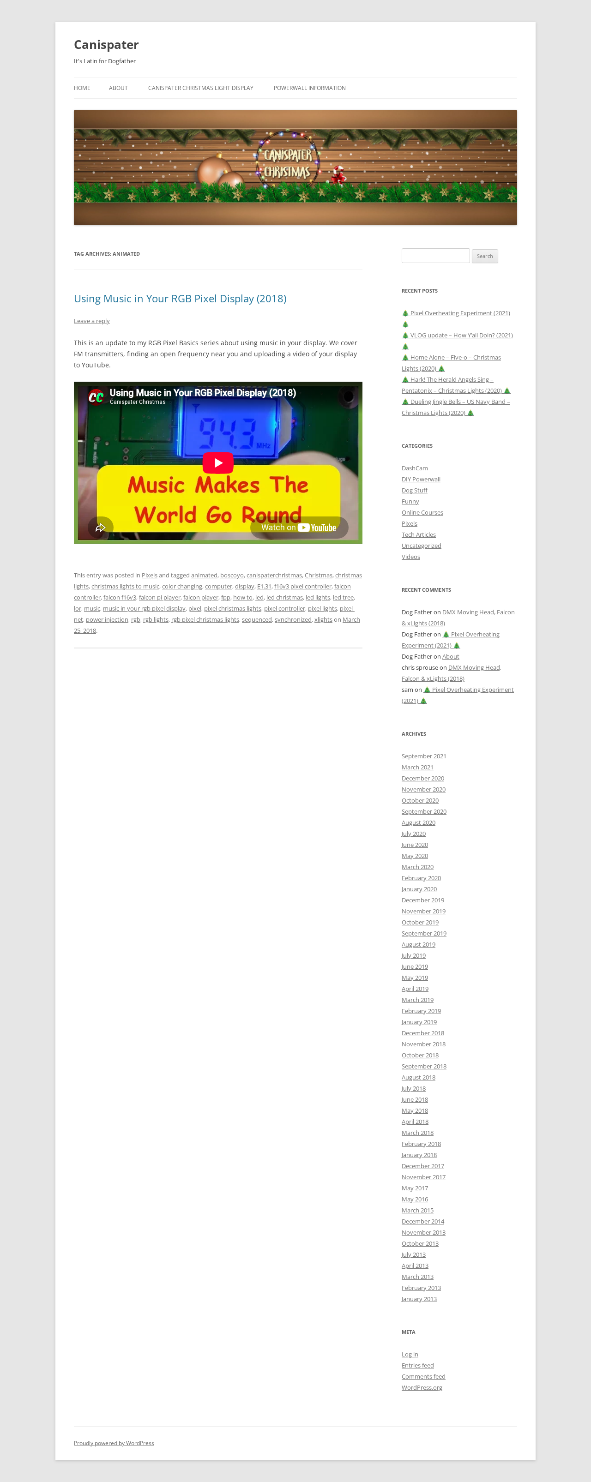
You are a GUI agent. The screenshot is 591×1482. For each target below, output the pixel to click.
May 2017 (415, 1188)
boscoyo (232, 575)
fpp (225, 597)
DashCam (415, 468)
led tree (343, 597)
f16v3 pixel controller (303, 586)
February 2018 (421, 1144)
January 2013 (419, 1299)
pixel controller (284, 608)
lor (77, 608)
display (244, 586)
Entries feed (418, 1365)
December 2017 (423, 1166)
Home (82, 88)
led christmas (284, 597)
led (259, 597)
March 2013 (418, 1276)
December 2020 (423, 778)
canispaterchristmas (274, 575)
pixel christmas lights (232, 608)
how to (243, 597)
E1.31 (264, 586)
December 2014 (423, 1221)
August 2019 (418, 944)
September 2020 (424, 811)
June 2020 (415, 844)
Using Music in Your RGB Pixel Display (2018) (180, 298)
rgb (135, 619)
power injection (107, 619)
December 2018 (423, 1033)
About (118, 88)
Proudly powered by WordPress (114, 1443)
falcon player (200, 597)
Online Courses (422, 512)
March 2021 (418, 767)
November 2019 (424, 911)
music (92, 608)
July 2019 (414, 955)
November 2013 (424, 1232)
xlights (323, 619)
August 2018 (418, 1077)
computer (218, 586)
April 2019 (415, 988)
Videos (411, 556)
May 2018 (415, 1110)
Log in (410, 1354)
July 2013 (414, 1254)
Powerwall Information (310, 88)
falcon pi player (160, 597)
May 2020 (415, 856)
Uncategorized (421, 545)
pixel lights (322, 608)
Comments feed (424, 1376)
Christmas (318, 575)
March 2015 (418, 1210)
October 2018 (420, 1055)
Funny (410, 501)
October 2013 (420, 1243)
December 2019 (423, 900)
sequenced (257, 619)
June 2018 (415, 1099)
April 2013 (415, 1265)
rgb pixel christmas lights (205, 619)
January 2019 (419, 1022)
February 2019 (421, 1011)
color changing (182, 586)
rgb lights (156, 619)
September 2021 (424, 756)
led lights (318, 597)
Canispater (106, 44)
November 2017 (424, 1177)
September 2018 (424, 1066)
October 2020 (420, 800)
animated (204, 575)
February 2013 (421, 1288)
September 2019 (424, 933)
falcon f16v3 (119, 597)
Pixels (149, 575)
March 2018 (418, 1132)
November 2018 (424, 1044)
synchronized (293, 619)
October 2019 (420, 922)
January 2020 (419, 889)
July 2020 (414, 833)
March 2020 (418, 867)
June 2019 (415, 966)
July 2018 (414, 1088)
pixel (194, 608)
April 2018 (415, 1121)
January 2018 (419, 1155)
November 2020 (424, 789)
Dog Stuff (415, 490)
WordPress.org (422, 1387)
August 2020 (418, 822)
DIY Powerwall (421, 479)
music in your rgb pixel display (144, 608)
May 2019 (415, 977)
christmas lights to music (125, 586)
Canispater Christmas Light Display (200, 88)
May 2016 (415, 1199)
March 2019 (418, 1000)
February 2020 (421, 878)
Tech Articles (419, 534)
